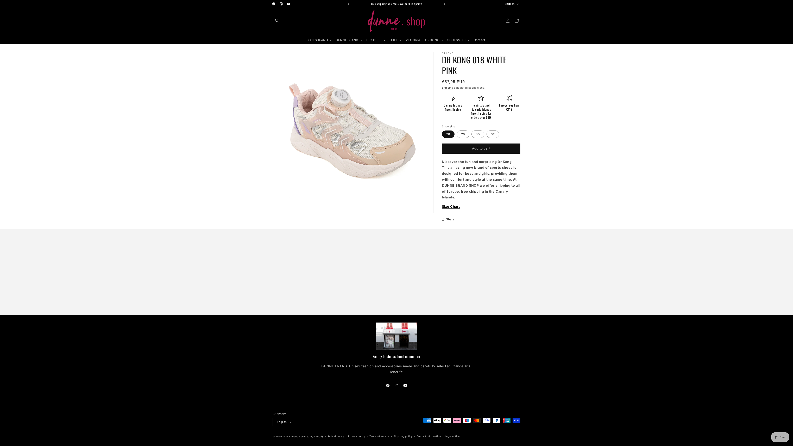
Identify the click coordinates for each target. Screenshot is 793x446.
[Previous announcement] (348, 4)
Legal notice (452, 436)
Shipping (447, 87)
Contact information (429, 436)
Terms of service (379, 436)
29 (463, 134)
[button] (277, 20)
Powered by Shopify (311, 436)
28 (448, 134)
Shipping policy (403, 436)
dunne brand (291, 436)
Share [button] (450, 219)
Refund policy (336, 436)
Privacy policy (356, 436)
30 (478, 134)
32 (493, 134)
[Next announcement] (444, 4)
